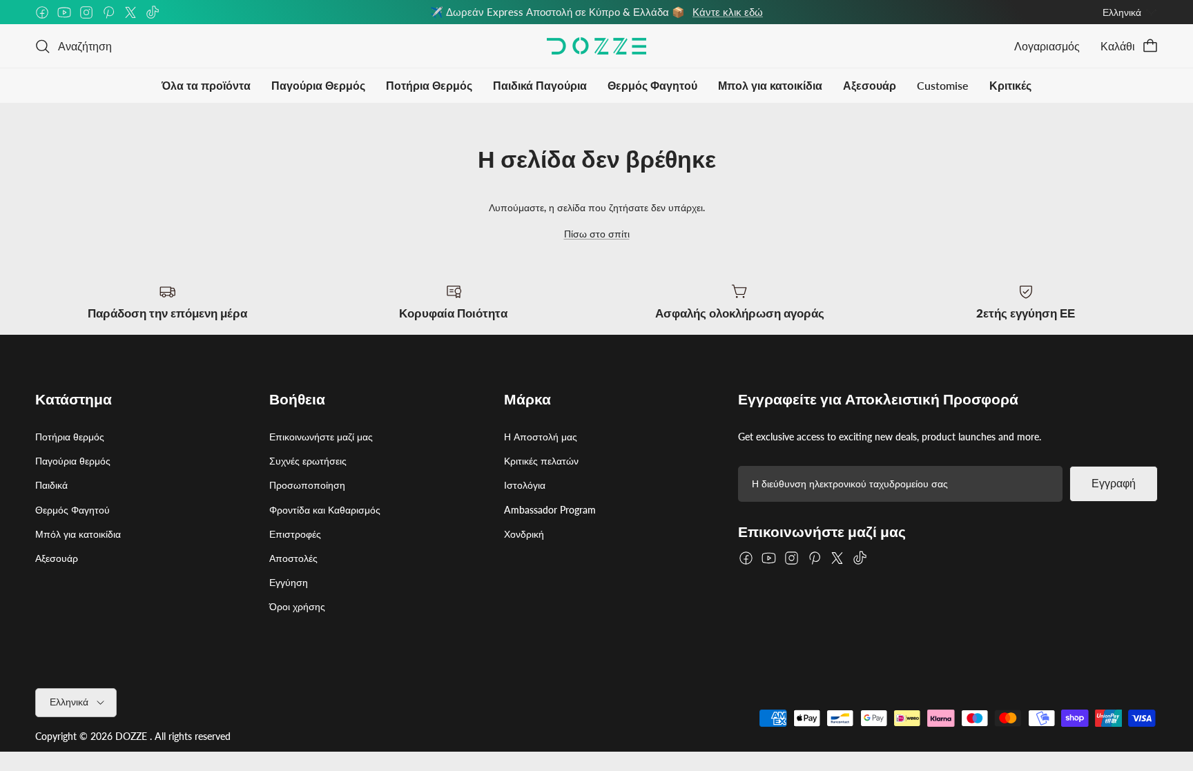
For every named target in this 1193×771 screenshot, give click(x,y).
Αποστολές (293, 558)
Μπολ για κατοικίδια (770, 85)
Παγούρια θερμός (72, 461)
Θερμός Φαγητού (652, 85)
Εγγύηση (288, 582)
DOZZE (131, 736)
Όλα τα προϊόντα (206, 85)
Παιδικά (51, 485)
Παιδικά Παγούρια (540, 85)
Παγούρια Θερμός (318, 85)
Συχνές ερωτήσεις (308, 461)
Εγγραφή (1114, 483)
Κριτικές (1010, 85)
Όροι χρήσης (297, 606)
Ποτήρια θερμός (69, 436)
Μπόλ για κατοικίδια (78, 534)
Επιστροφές (295, 534)
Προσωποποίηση (307, 485)
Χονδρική (524, 534)
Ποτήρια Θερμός (429, 85)
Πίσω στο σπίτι (597, 234)
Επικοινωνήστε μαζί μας (321, 436)
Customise (943, 85)
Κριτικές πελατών (541, 461)
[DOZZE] (596, 46)
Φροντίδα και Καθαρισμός (324, 510)
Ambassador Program (550, 510)
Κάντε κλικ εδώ (727, 12)
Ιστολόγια (524, 485)
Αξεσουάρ (869, 85)
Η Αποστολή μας (540, 436)
